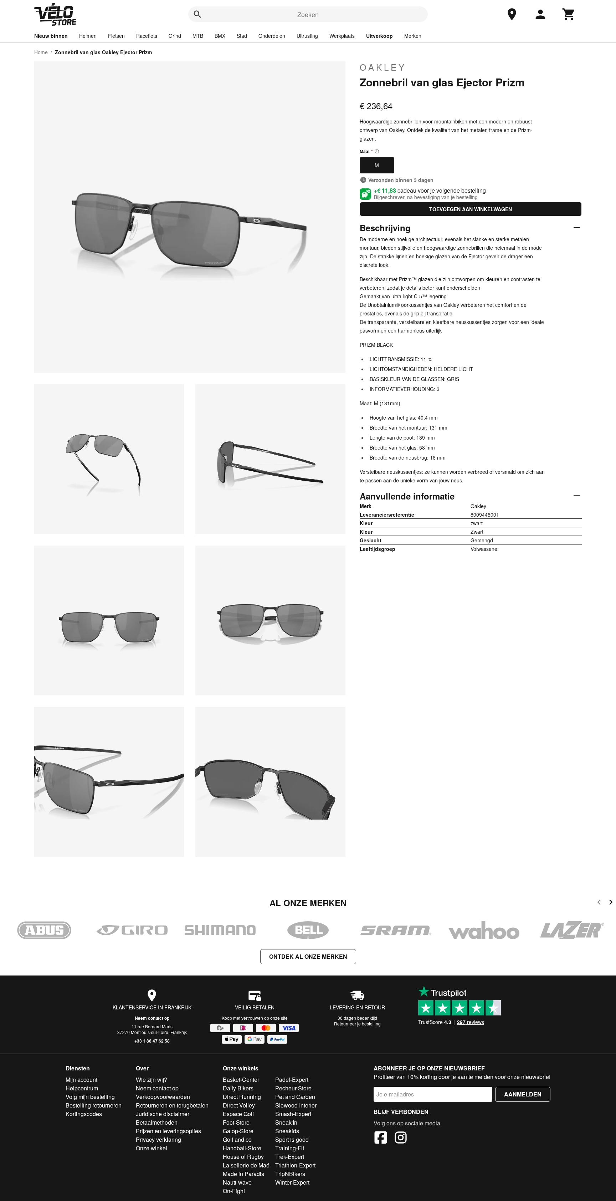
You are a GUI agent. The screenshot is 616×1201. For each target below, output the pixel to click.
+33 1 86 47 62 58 (152, 1041)
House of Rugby (243, 1156)
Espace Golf (238, 1114)
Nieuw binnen (51, 35)
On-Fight (234, 1191)
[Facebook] (381, 1138)
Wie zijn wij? (151, 1079)
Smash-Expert (293, 1114)
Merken (412, 35)
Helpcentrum (82, 1088)
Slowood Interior (296, 1105)
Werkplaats (342, 35)
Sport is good (292, 1139)
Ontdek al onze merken (308, 956)
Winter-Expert (292, 1182)
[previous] (599, 903)
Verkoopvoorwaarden (163, 1097)
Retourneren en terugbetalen (172, 1105)
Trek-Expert (289, 1156)
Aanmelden (522, 1094)
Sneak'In (286, 1122)
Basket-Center (241, 1079)
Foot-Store (236, 1122)
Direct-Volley (239, 1105)
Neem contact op (152, 1018)
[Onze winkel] (512, 14)
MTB (197, 35)
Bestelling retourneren (94, 1105)
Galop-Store (238, 1131)
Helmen (88, 35)
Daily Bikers (238, 1088)
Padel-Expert (291, 1079)
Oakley (383, 67)
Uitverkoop (379, 35)
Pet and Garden (295, 1097)
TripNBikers (290, 1174)
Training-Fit (289, 1148)
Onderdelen (271, 35)
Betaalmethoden (157, 1122)
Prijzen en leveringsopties (168, 1131)
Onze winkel (151, 1148)
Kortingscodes (84, 1114)
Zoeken (308, 14)
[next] (611, 903)
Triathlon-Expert (295, 1165)
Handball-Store (242, 1148)
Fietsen (116, 35)
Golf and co (237, 1139)
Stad (242, 35)
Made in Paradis (243, 1174)
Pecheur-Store (293, 1088)
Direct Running (242, 1097)
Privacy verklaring (158, 1139)
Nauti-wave (237, 1182)
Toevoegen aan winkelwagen (470, 209)
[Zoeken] (197, 14)
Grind (175, 35)
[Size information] (376, 151)
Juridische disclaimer (162, 1114)
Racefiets (146, 35)
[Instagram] (401, 1138)
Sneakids (287, 1131)
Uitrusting (307, 35)
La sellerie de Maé (246, 1165)
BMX (220, 35)
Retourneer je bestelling (357, 1023)
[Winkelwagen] (569, 14)
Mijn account (81, 1079)
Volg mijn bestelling (90, 1097)
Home (41, 52)
